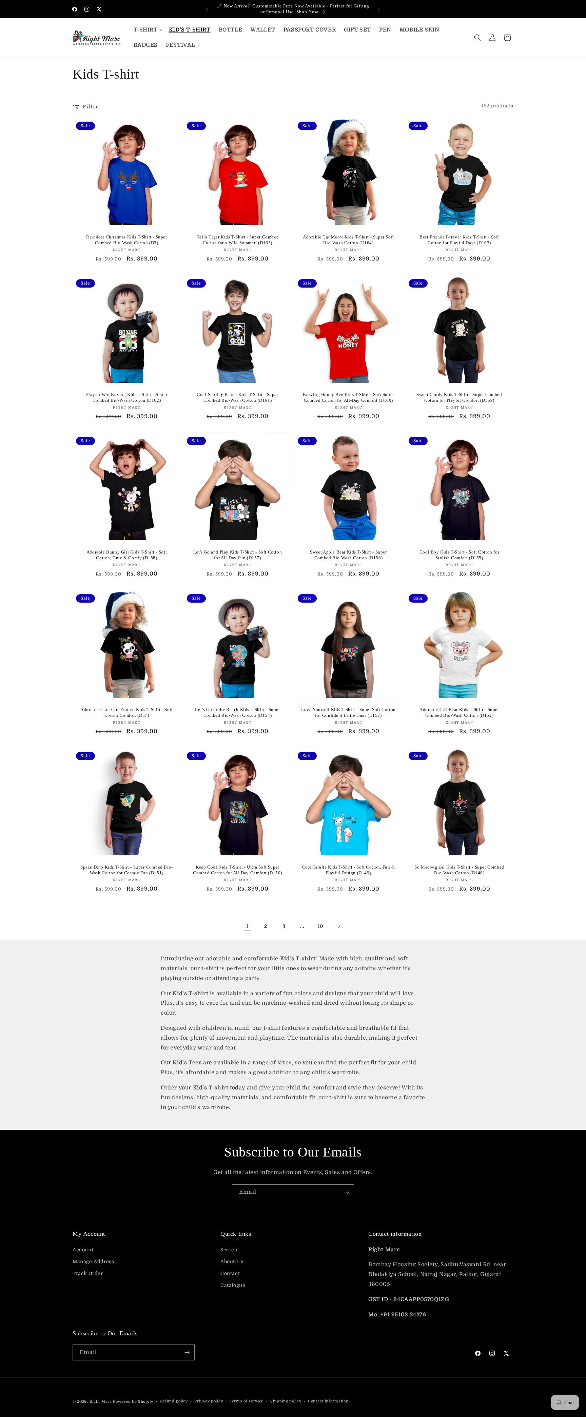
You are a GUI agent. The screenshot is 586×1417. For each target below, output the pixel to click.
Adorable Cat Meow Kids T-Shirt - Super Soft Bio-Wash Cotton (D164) (348, 239)
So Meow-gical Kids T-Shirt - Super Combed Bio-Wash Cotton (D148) (459, 869)
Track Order (88, 1273)
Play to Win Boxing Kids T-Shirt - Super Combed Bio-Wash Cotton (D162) (126, 397)
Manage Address (93, 1261)
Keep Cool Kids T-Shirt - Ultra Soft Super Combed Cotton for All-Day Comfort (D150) (237, 869)
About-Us (231, 1261)
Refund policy (174, 1401)
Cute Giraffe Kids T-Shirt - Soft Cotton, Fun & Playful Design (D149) (348, 869)
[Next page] (338, 926)
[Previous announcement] (207, 9)
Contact (230, 1273)
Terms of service (246, 1401)
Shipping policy (285, 1401)
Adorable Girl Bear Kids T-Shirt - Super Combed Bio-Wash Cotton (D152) (459, 712)
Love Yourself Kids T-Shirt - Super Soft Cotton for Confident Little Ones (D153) (348, 712)
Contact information (328, 1401)
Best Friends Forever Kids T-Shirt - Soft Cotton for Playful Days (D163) (459, 239)
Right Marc (101, 1401)
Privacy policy (208, 1401)
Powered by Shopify (133, 1401)
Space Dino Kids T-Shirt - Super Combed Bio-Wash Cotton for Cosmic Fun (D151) (126, 869)
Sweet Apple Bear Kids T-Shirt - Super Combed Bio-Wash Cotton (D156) (348, 554)
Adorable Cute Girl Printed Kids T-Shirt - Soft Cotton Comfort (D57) (126, 712)
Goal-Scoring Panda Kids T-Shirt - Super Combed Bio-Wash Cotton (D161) (237, 397)
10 (320, 926)
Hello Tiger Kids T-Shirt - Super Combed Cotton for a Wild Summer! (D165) (237, 239)
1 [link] (247, 926)
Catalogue (232, 1285)
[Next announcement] (378, 9)
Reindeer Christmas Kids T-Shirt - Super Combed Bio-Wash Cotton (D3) (126, 239)
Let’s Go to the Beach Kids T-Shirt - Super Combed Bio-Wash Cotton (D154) (237, 712)
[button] (147, 30)
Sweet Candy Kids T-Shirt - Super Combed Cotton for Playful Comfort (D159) (459, 397)
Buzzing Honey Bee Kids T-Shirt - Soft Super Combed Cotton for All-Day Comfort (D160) (348, 397)
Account (83, 1249)
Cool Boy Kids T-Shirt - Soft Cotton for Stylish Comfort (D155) (459, 554)
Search (229, 1249)
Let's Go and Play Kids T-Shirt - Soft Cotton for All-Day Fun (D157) (237, 554)
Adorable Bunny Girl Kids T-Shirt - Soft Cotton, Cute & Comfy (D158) (126, 554)
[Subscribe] (346, 1192)
